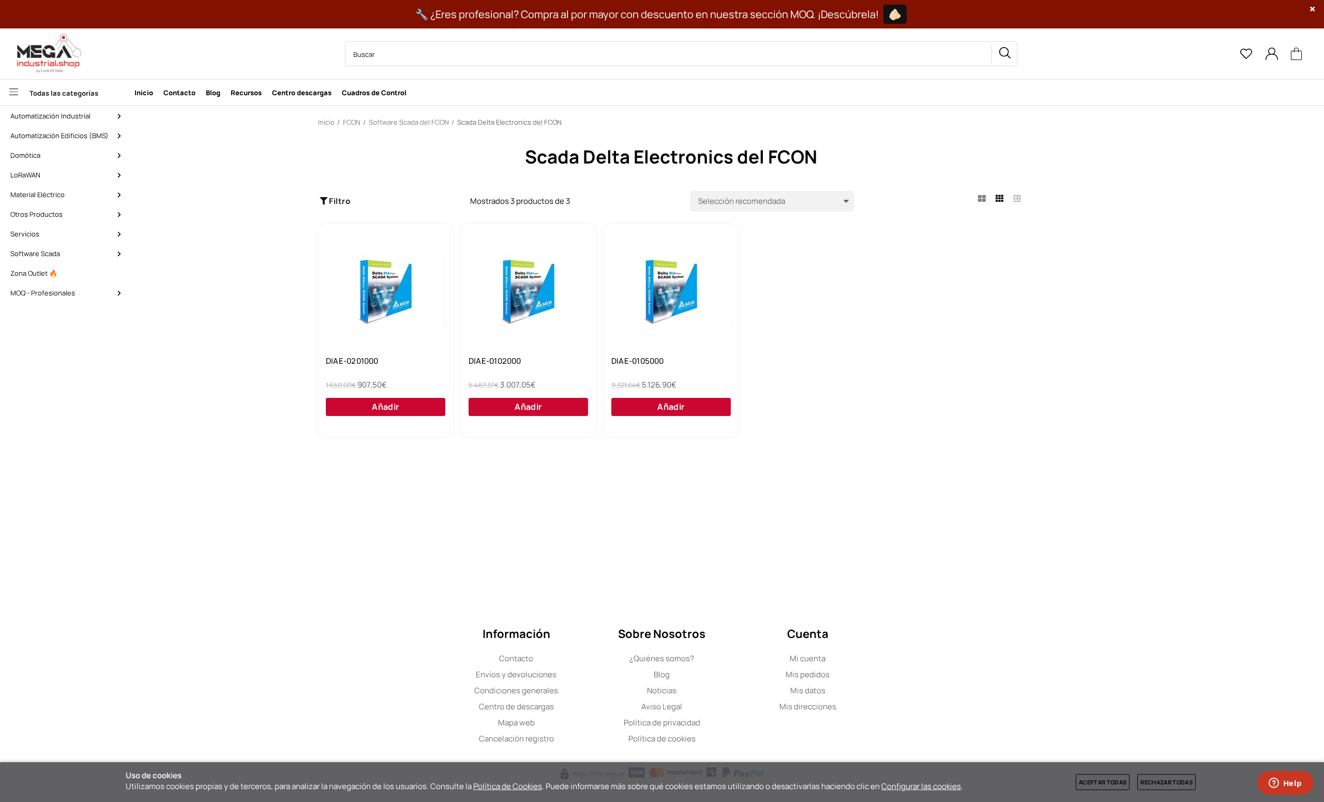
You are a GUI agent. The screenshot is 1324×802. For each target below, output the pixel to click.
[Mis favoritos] (1246, 54)
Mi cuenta (807, 658)
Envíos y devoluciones (516, 674)
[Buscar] (1004, 54)
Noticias (661, 690)
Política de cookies (662, 738)
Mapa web (516, 722)
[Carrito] (1296, 54)
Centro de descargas (516, 706)
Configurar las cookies (921, 786)
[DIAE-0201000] (385, 291)
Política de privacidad (662, 722)
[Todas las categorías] (64, 93)
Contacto (516, 658)
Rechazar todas (1166, 782)
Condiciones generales (516, 690)
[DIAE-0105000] (671, 291)
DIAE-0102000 (495, 361)
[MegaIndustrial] (46, 54)
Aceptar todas (1102, 782)
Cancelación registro (516, 738)
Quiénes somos (662, 658)
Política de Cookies (507, 786)
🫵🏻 (895, 14)
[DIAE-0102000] (528, 291)
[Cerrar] (1312, 9)
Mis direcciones (807, 706)
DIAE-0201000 (352, 361)
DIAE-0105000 (637, 361)
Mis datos (807, 690)
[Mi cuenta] (1271, 54)
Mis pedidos (808, 674)
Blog (662, 674)
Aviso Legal (661, 706)
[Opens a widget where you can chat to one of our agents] (1285, 784)
